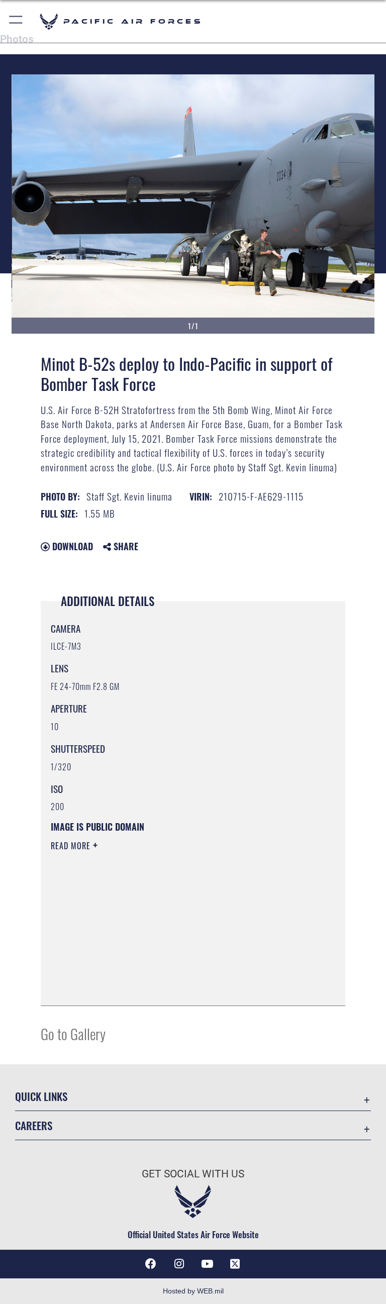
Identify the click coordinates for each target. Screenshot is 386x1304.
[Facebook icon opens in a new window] (150, 1263)
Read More (72, 846)
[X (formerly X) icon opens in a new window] (235, 1263)
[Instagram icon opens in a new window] (178, 1263)
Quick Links (41, 1096)
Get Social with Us (193, 1174)
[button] (16, 21)
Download (71, 546)
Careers (33, 1125)
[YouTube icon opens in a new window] (207, 1263)
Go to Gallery (73, 1033)
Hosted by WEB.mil (193, 1291)
